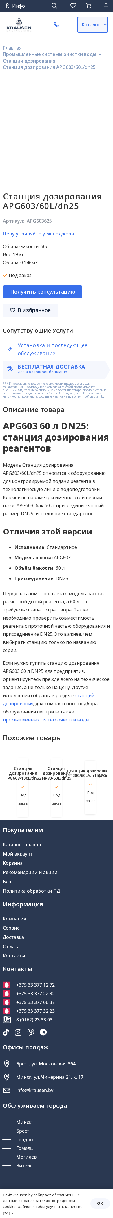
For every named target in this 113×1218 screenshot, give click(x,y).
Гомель (24, 1148)
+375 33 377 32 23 (35, 1011)
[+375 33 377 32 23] (9, 1011)
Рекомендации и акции (30, 872)
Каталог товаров (22, 844)
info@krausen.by (34, 1090)
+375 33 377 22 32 (35, 993)
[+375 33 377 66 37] (9, 1002)
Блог (8, 881)
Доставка (13, 937)
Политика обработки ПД (31, 891)
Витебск (25, 1165)
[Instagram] (18, 1032)
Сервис (11, 928)
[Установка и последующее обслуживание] (12, 349)
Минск (24, 1122)
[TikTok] (6, 1032)
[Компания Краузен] (19, 25)
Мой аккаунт (17, 854)
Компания (14, 918)
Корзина (13, 863)
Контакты (14, 956)
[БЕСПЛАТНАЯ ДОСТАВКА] (12, 368)
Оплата (11, 946)
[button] (54, 6)
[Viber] (30, 1032)
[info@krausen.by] (9, 1090)
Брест (22, 1131)
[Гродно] (9, 1139)
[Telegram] (43, 1032)
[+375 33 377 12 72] (9, 984)
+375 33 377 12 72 (35, 985)
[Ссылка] (106, 6)
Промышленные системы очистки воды (49, 54)
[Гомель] (9, 1148)
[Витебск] (9, 1165)
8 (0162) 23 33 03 (34, 1019)
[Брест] (9, 1130)
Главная (12, 48)
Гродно (24, 1139)
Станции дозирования (29, 61)
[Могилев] (9, 1156)
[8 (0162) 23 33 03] (9, 1019)
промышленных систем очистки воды (46, 720)
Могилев (26, 1157)
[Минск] (9, 1122)
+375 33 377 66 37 (35, 1002)
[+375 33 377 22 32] (9, 993)
